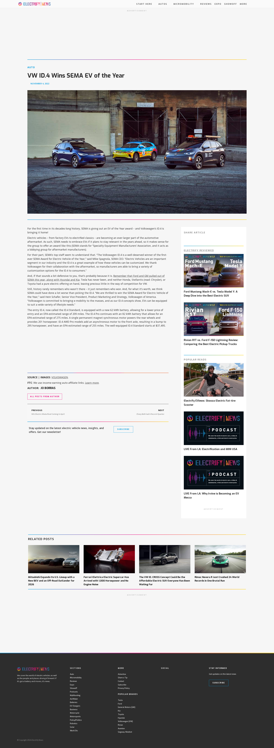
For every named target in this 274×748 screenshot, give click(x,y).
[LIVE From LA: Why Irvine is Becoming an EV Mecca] (214, 473)
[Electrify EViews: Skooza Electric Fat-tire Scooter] (214, 380)
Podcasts (74, 692)
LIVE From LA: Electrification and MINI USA (210, 449)
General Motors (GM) (126, 707)
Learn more (92, 382)
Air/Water (74, 699)
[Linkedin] (186, 674)
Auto (72, 674)
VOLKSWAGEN (60, 377)
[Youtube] (174, 674)
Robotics (73, 723)
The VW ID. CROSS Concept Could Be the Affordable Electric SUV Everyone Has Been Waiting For (164, 581)
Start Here (144, 4)
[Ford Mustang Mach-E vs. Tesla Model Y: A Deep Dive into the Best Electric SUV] (214, 271)
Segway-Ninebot (125, 732)
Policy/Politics (76, 720)
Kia (119, 711)
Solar (72, 727)
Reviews (206, 4)
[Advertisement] (98, 349)
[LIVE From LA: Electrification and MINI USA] (214, 428)
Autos (162, 4)
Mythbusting (75, 695)
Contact (121, 681)
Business (73, 709)
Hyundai (121, 718)
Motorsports (75, 716)
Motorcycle (74, 713)
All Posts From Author (44, 396)
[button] (254, 3)
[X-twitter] (168, 674)
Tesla (120, 700)
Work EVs (74, 730)
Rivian (120, 725)
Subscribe (122, 685)
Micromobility (183, 4)
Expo (217, 4)
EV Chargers (75, 706)
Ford (120, 704)
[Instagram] (180, 674)
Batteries (73, 702)
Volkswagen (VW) (125, 721)
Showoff (230, 4)
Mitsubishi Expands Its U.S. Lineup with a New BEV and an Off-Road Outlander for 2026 (51, 581)
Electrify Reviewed (199, 250)
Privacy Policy (124, 688)
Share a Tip (122, 677)
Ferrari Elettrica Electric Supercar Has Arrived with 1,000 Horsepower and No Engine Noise (106, 581)
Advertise (122, 674)
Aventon (121, 728)
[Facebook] (162, 674)
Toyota (121, 714)
